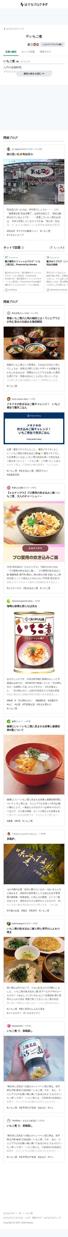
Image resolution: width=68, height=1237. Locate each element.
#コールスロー (14, 1013)
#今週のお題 (13, 910)
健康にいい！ (17, 721)
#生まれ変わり (44, 704)
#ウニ (51, 1107)
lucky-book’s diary (20, 399)
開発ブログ (37, 1218)
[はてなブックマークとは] (23, 247)
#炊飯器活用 (13, 474)
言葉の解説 (10, 51)
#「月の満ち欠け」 (24, 700)
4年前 (28, 721)
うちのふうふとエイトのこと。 (25, 834)
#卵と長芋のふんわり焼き (32, 1008)
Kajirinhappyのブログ (21, 923)
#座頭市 (33, 910)
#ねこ (10, 704)
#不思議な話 (28, 704)
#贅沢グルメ (42, 470)
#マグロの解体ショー (27, 231)
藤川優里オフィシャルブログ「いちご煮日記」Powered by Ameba (22, 263)
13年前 (28, 1026)
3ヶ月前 (38, 149)
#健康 (10, 821)
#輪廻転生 (41, 700)
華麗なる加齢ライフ (20, 487)
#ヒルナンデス (14, 588)
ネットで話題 (28, 51)
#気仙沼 (11, 231)
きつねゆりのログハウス (22, 149)
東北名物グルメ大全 (20, 313)
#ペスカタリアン (31, 1013)
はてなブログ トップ (15, 29)
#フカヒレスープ (15, 234)
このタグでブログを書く (52, 44)
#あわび (42, 1107)
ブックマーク (11, 257)
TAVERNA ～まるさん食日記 (24, 1120)
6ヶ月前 (34, 313)
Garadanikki (17, 1026)
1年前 (33, 399)
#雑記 (24, 910)
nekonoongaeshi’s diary (22, 601)
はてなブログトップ (52, 1218)
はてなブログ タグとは (13, 1218)
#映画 (10, 700)
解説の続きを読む (32, 73)
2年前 (33, 487)
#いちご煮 (45, 231)
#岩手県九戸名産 (27, 1107)
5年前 (43, 834)
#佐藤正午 (53, 700)
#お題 (17, 704)
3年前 (37, 601)
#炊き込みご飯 (26, 470)
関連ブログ (45, 51)
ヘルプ (28, 1218)
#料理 (17, 821)
